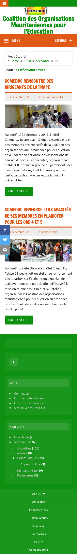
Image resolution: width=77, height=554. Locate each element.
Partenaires (25, 475)
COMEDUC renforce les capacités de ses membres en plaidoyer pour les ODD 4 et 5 (38, 215)
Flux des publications (28, 398)
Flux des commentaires (30, 403)
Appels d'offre (30, 464)
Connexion (21, 393)
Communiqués (27, 458)
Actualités (24, 448)
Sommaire (21, 442)
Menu (16, 40)
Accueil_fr (38, 493)
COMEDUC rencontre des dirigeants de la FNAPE (29, 84)
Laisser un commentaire (51, 97)
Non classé (21, 437)
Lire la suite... (19, 191)
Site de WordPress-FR (29, 408)
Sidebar (61, 40)
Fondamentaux (27, 470)
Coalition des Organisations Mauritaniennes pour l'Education (38, 25)
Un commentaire (47, 231)
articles (22, 453)
